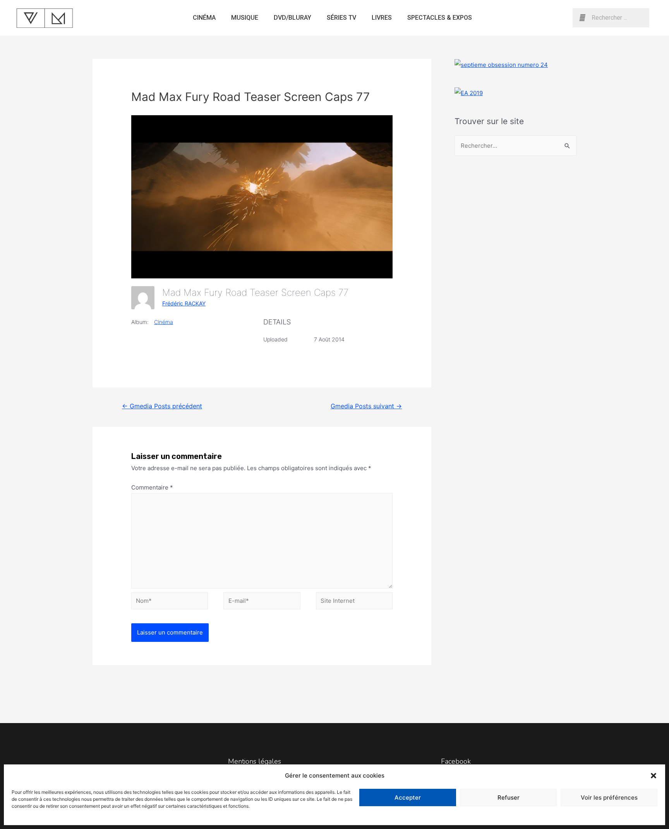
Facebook (456, 761)
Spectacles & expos (439, 17)
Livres (382, 17)
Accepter (408, 797)
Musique (244, 17)
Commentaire (152, 487)
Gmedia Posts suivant (366, 406)
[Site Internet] (354, 602)
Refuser (508, 797)
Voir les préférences (609, 797)
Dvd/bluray (292, 17)
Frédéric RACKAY (184, 303)
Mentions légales (254, 761)
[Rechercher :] (515, 145)
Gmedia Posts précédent (162, 406)
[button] (653, 776)
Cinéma (204, 17)
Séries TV (341, 17)
